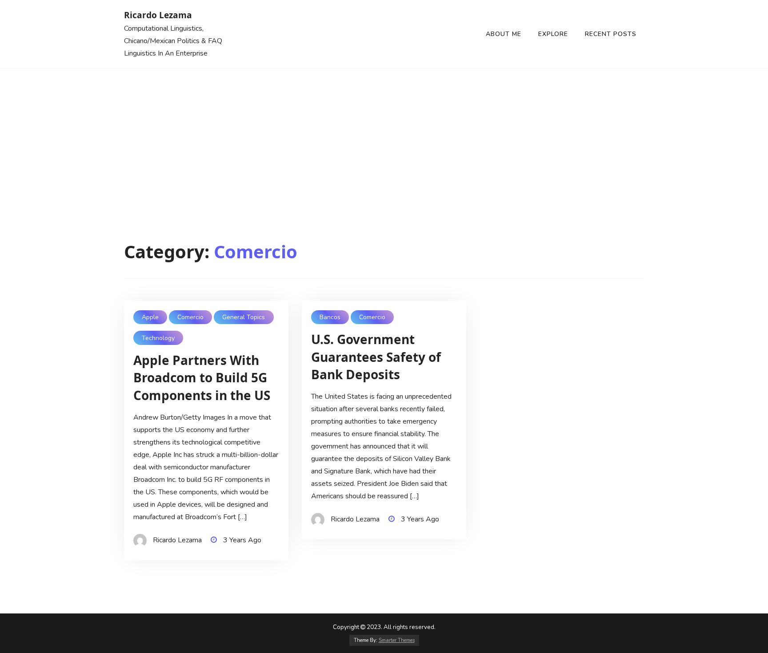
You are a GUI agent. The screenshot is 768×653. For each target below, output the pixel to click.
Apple (150, 317)
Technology (158, 338)
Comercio (190, 317)
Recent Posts (610, 34)
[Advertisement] (384, 135)
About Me (503, 34)
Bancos (330, 317)
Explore (553, 34)
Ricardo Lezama (158, 15)
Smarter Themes (397, 640)
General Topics (243, 317)
